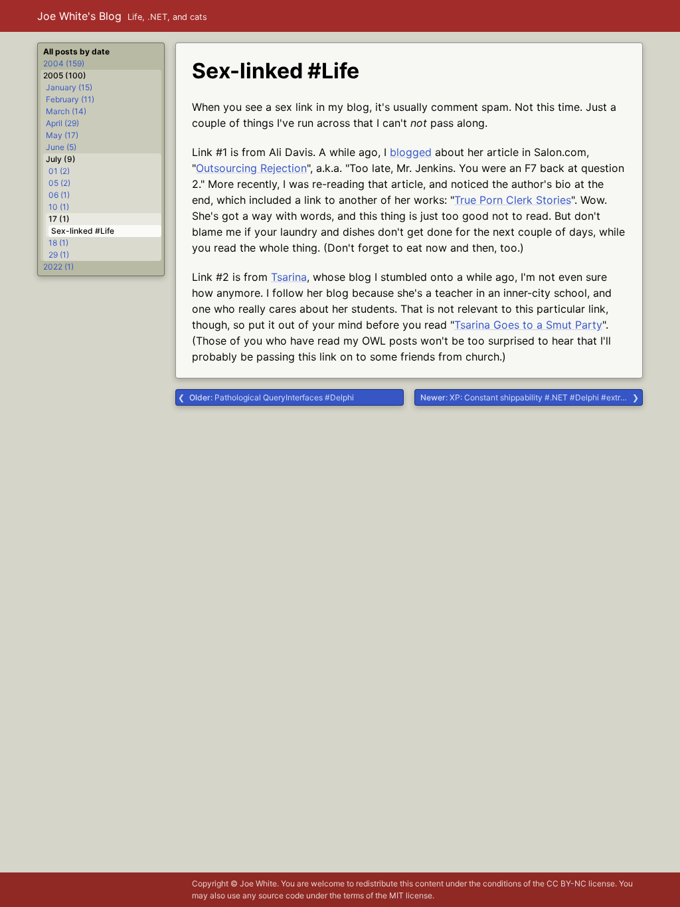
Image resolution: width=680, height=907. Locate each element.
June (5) (61, 147)
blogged (411, 152)
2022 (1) (58, 267)
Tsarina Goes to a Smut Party (528, 324)
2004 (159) (63, 63)
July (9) (61, 159)
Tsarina (289, 277)
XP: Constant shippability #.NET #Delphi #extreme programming (531, 397)
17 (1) (59, 219)
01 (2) (59, 171)
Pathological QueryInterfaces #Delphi (271, 397)
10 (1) (58, 207)
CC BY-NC (566, 883)
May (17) (62, 135)
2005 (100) (64, 75)
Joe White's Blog (79, 16)
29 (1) (58, 255)
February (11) (70, 99)
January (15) (69, 87)
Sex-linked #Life (82, 231)
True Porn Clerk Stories (512, 199)
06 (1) (59, 195)
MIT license (410, 895)
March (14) (66, 111)
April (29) (62, 123)
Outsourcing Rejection (251, 168)
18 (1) (58, 243)
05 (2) (59, 183)
